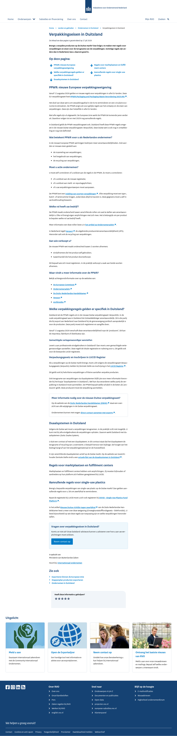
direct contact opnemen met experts (97, 412)
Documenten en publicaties (106, 695)
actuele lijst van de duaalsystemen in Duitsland (99, 457)
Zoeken (161, 19)
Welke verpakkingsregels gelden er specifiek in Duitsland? (69, 73)
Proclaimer (65, 732)
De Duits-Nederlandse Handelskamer (69, 293)
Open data (99, 700)
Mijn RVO (149, 19)
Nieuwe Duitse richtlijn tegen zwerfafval (77, 507)
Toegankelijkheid (51, 732)
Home (11, 19)
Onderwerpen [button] (24, 19)
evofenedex (58, 302)
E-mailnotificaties (145, 691)
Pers (53, 700)
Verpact (69, 231)
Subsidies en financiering (51, 19)
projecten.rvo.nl (101, 704)
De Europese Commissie (63, 284)
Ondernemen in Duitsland (88, 28)
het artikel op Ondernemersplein (99, 224)
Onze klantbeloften (60, 695)
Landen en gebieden (66, 28)
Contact (83, 19)
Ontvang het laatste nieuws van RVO (151, 654)
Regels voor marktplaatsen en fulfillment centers (110, 66)
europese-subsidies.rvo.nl (106, 708)
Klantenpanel (100, 712)
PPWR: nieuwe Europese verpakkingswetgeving (64, 66)
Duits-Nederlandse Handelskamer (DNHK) (88, 403)
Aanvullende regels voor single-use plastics (109, 73)
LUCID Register (116, 366)
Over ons (71, 19)
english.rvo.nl (57, 712)
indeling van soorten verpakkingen (80, 194)
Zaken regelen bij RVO (61, 704)
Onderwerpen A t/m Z (104, 691)
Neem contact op (62, 541)
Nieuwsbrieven (144, 695)
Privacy (38, 732)
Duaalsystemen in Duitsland (66, 79)
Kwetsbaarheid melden (83, 732)
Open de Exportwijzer (63, 652)
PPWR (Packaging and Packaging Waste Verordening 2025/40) (97, 96)
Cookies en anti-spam (24, 732)
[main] (88, 351)
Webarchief (100, 732)
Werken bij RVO (58, 708)
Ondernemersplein (61, 289)
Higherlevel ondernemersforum (151, 700)
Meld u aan (15, 652)
